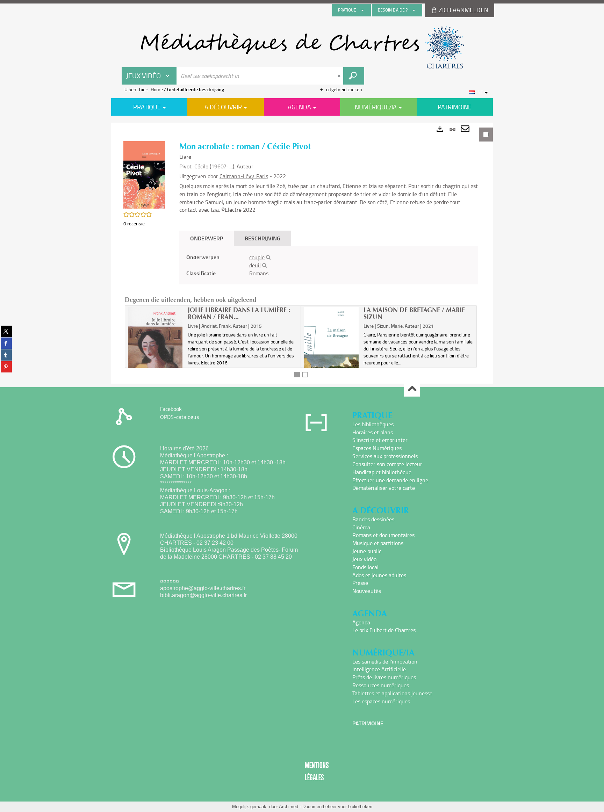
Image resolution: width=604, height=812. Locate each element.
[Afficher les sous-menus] (362, 10)
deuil (255, 265)
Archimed (288, 806)
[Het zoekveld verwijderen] (340, 76)
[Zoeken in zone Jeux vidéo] (353, 76)
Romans (258, 273)
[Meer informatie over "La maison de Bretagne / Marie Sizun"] (331, 348)
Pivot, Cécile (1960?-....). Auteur (216, 166)
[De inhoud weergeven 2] (305, 374)
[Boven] (412, 389)
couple (257, 257)
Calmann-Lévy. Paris (244, 176)
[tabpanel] (302, 253)
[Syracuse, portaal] (302, 47)
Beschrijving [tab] (262, 238)
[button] (144, 174)
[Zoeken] (268, 257)
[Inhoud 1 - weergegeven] (297, 374)
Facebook (171, 409)
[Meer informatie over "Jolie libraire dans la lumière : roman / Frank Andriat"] (155, 353)
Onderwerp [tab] (206, 238)
